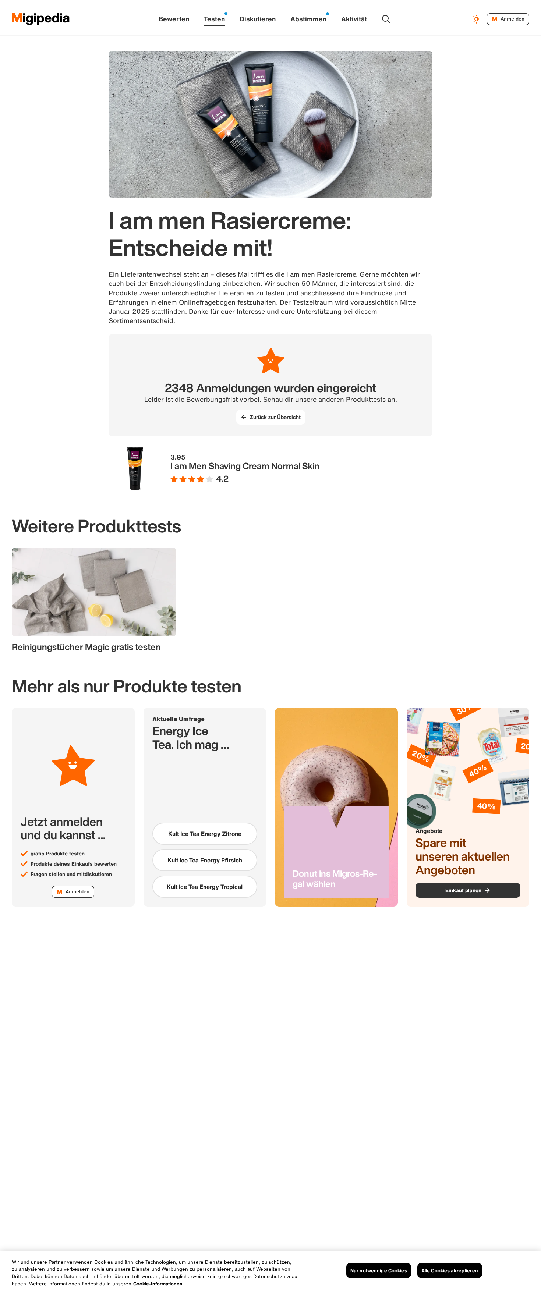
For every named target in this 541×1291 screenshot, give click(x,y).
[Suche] (386, 19)
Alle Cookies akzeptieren (449, 1270)
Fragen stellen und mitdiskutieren (71, 874)
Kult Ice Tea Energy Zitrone (204, 833)
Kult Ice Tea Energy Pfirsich (204, 860)
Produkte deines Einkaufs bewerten (74, 863)
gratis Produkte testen (58, 853)
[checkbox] (205, 834)
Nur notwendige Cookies (378, 1270)
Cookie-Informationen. (158, 1283)
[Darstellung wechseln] (476, 19)
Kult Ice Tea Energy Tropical (205, 886)
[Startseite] (41, 19)
